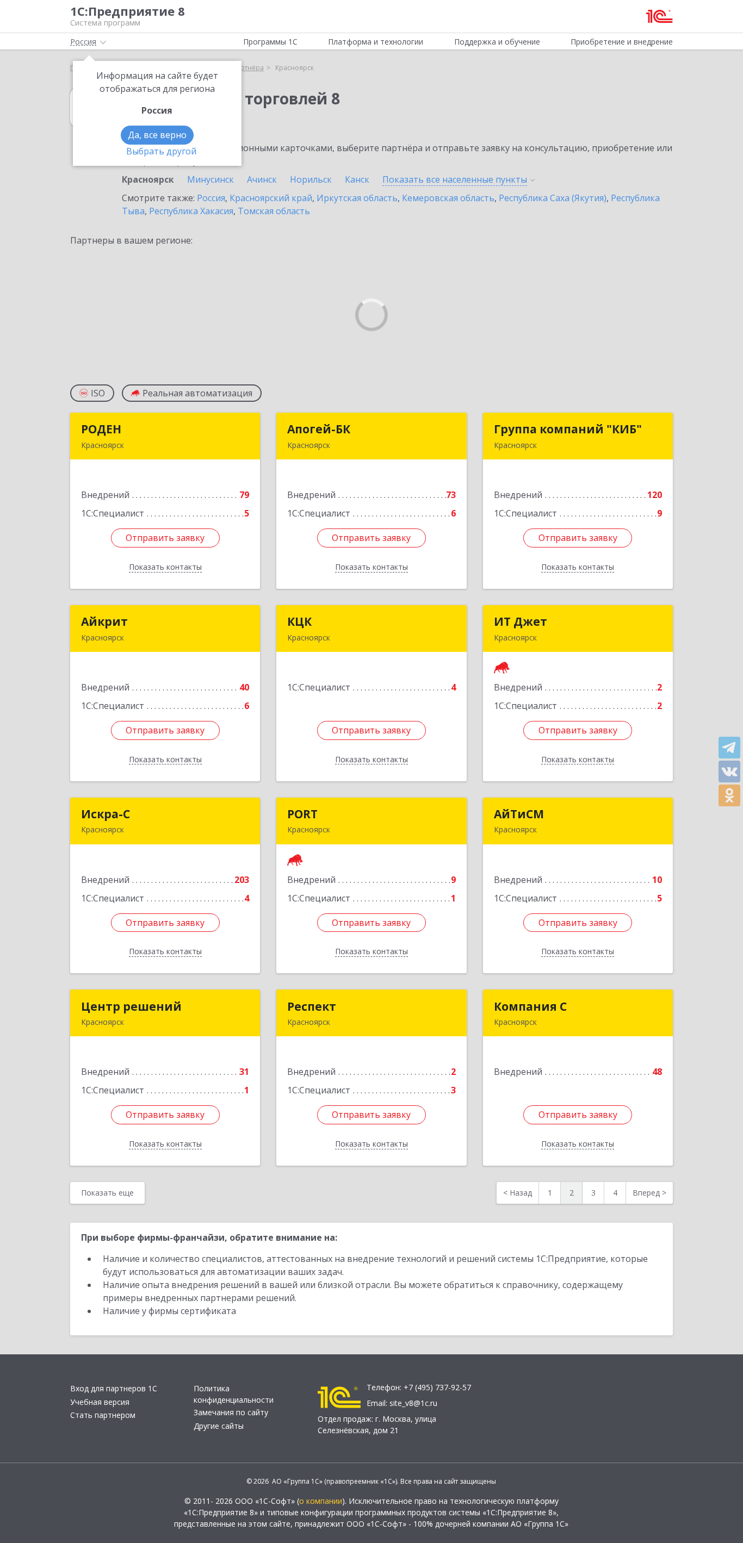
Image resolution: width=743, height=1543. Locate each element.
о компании (320, 1501)
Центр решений (131, 1006)
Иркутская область (357, 198)
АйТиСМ (519, 814)
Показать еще (107, 1192)
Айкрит (104, 621)
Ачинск (262, 179)
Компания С (530, 1006)
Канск (357, 179)
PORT (302, 814)
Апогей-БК (318, 429)
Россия (211, 198)
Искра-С (105, 814)
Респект (311, 1006)
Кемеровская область (448, 198)
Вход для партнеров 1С (113, 1388)
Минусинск (210, 179)
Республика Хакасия (191, 211)
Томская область (274, 211)
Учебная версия (99, 1402)
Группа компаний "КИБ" (568, 429)
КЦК (299, 621)
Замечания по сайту (231, 1412)
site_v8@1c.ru (413, 1403)
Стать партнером (102, 1415)
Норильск (311, 179)
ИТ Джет (520, 621)
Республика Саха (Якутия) (552, 198)
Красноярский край (271, 198)
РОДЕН (101, 429)
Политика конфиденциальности (234, 1394)
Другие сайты (219, 1426)
